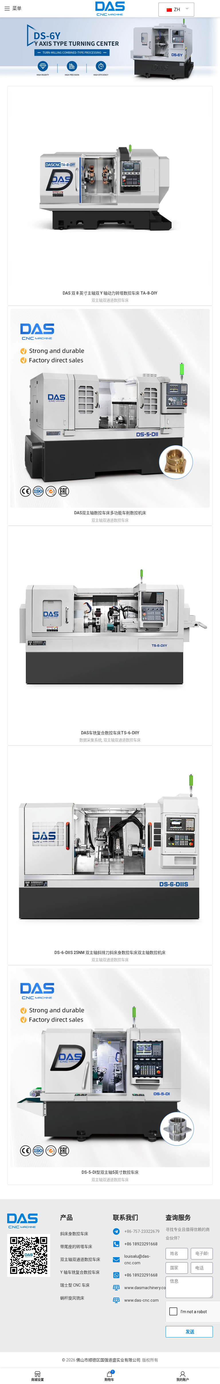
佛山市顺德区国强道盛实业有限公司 (108, 1360)
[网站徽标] (110, 8)
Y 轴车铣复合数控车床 (80, 1272)
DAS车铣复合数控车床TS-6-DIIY (110, 733)
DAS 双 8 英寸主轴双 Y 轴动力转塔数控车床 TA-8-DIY (110, 293)
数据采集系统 (90, 740)
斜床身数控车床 (74, 1233)
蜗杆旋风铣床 (72, 1298)
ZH (176, 9)
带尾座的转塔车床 (76, 1246)
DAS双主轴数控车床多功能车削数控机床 (110, 513)
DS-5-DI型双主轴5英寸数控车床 (110, 1172)
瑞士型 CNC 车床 (75, 1285)
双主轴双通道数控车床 (110, 300)
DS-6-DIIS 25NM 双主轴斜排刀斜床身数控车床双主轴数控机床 (110, 952)
